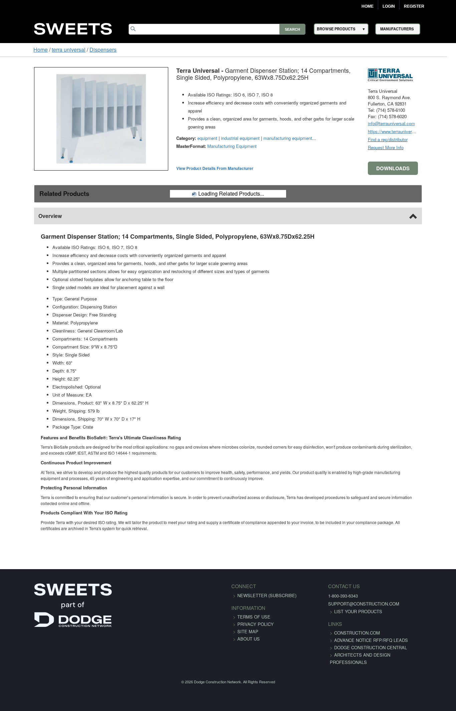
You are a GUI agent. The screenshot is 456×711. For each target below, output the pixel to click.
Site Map (247, 625)
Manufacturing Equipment (202, 130)
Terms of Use (253, 611)
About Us (248, 633)
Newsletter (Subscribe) (266, 589)
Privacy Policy (255, 618)
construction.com (346, 627)
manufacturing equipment (258, 122)
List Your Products (347, 605)
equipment (178, 122)
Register (414, 6)
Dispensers (73, 49)
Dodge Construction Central (359, 649)
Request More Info (415, 147)
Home (368, 6)
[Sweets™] (72, 28)
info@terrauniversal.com (420, 123)
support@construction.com (352, 598)
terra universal (39, 49)
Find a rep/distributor (417, 139)
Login (389, 6)
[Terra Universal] (422, 73)
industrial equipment (211, 122)
